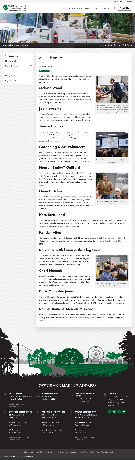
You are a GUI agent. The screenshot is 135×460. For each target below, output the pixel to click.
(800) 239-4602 (121, 396)
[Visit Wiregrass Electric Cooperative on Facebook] (109, 412)
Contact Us (129, 2)
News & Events (10, 61)
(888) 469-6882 (113, 405)
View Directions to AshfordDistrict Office (52, 431)
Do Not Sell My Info (26, 452)
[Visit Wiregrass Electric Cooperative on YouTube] (124, 412)
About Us (106, 8)
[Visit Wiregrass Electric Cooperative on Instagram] (114, 412)
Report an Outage (118, 2)
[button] (125, 45)
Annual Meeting (11, 71)
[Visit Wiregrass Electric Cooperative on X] (119, 412)
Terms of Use (94, 452)
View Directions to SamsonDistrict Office (85, 438)
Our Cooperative (11, 56)
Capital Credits (10, 81)
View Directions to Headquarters (16, 405)
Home (5, 45)
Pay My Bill (125, 8)
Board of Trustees (11, 66)
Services (63, 8)
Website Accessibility (108, 452)
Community (96, 8)
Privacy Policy (83, 452)
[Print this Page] (114, 45)
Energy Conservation (75, 8)
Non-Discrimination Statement (66, 452)
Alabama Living (14, 45)
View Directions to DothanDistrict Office (19, 438)
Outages (87, 8)
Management (10, 76)
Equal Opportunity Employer (44, 452)
